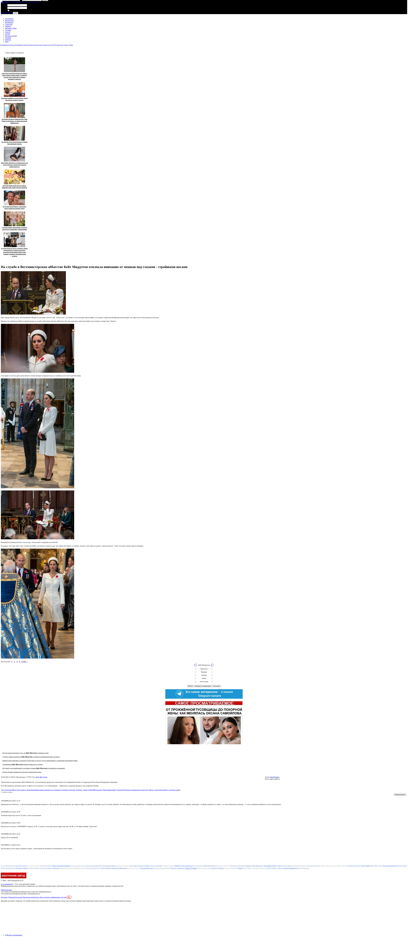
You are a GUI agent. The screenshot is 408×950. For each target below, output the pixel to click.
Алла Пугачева (46, 866)
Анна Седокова (144, 866)
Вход (7, 41)
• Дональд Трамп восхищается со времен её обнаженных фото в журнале (31, 757)
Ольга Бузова (191, 868)
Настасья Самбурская (119, 868)
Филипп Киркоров (290, 868)
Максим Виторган (66, 868)
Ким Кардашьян (388, 866)
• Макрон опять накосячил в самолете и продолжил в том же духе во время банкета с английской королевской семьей (39, 760)
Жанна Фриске (331, 866)
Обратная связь (6, 890)
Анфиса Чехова (168, 866)
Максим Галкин (79, 868)
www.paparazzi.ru (7, 884)
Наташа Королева (146, 868)
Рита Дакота (247, 868)
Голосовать (216, 686)
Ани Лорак (133, 866)
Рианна (240, 868)
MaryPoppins (274, 777)
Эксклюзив (9, 19)
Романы (8, 26)
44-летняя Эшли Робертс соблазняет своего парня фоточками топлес (14, 207)
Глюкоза (248, 866)
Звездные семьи (11, 28)
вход (2, 3)
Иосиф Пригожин (353, 866)
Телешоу (8, 38)
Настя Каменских (133, 868)
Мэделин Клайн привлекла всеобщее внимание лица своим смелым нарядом (14, 186)
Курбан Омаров (34, 868)
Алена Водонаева (20, 866)
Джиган (280, 866)
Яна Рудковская (303, 868)
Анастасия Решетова (94, 866)
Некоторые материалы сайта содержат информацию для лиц (46, 897)
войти (15, 13)
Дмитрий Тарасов (299, 866)
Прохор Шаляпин (230, 868)
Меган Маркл (106, 868)
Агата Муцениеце (7, 866)
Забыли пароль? (6, 13)
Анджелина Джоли (109, 866)
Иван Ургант (342, 866)
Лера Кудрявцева (46, 868)
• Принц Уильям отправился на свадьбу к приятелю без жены (21, 772)
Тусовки (8, 30)
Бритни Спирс (180, 866)
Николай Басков (159, 868)
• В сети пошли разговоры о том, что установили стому (25, 753)
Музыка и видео (11, 36)
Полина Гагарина (217, 868)
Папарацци (9, 22)
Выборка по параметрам (203, 686)
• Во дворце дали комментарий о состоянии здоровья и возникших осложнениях (33, 768)
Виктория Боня (209, 866)
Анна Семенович (156, 866)
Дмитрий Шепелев (313, 866)
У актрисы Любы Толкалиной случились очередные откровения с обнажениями (14, 228)
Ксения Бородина (8, 868)
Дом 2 (323, 866)
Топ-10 (7, 32)
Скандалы (8, 24)
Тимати (280, 868)
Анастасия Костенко (77, 866)
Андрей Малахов (123, 866)
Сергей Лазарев (271, 868)
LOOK (7, 34)
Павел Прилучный (204, 868)
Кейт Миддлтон (41, 777)
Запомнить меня (15, 10)
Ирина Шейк (365, 866)
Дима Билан (287, 866)
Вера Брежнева (197, 866)
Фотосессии (9, 20)
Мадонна (56, 868)
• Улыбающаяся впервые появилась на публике (22, 764)
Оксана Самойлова (177, 868)
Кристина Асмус (401, 866)
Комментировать (400, 794)
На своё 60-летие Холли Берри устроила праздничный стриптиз (14, 143)
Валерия (189, 866)
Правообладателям (15, 897)
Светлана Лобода (258, 868)
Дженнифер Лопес (270, 866)
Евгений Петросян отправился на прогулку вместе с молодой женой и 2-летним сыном (148, 790)
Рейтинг (8, 40)
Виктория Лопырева (237, 866)
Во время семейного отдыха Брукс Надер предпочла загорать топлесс (14, 99)
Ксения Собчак (22, 868)
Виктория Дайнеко (223, 866)
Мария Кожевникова (93, 868)
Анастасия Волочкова (61, 866)
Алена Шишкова (34, 866)
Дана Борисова (257, 866)
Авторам (4, 897)
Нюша (168, 868)
